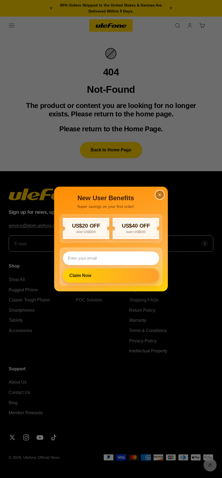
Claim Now (80, 275)
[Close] (160, 195)
